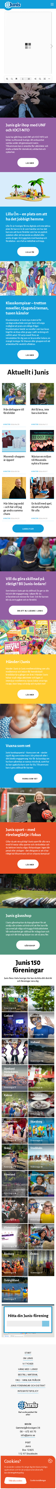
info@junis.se (28, 1435)
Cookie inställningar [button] (38, 1481)
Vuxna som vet (30, 779)
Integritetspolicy (28, 1391)
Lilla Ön (30, 252)
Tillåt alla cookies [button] (15, 1481)
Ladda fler (28, 529)
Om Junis (28, 1358)
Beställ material (28, 1374)
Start (28, 1353)
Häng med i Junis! (28, 1369)
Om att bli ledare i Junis (30, 611)
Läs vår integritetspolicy (14, 1473)
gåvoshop (30, 946)
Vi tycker (28, 1363)
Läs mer (30, 163)
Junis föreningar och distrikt (28, 1385)
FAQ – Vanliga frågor (28, 1380)
